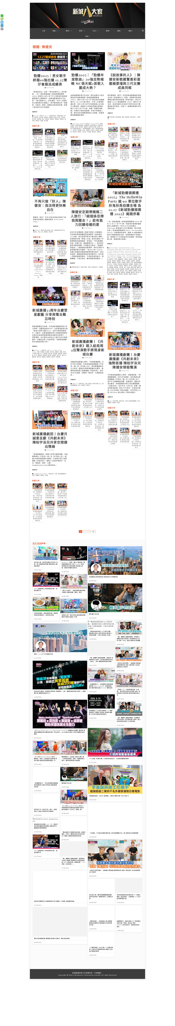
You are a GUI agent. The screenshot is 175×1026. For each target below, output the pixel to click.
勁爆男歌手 (60, 115)
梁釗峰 (116, 267)
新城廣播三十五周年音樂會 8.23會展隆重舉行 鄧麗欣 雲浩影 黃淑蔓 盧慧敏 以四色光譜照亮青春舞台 (101, 712)
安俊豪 (114, 261)
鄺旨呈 (122, 270)
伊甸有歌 (112, 117)
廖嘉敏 (119, 261)
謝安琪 (47, 119)
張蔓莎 (133, 261)
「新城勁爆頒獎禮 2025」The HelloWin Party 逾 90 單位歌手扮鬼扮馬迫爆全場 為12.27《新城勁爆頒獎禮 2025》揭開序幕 (125, 203)
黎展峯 (99, 132)
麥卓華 (51, 232)
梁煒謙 (111, 267)
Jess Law (128, 252)
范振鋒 (45, 355)
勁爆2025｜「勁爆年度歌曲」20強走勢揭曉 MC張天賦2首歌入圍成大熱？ (87, 81)
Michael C (129, 254)
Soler (124, 256)
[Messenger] (2, 22)
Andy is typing (119, 247)
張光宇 (124, 261)
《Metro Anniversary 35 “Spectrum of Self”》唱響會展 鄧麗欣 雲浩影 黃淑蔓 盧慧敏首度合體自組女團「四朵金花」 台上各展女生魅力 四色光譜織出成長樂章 (59, 732)
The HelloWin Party (133, 256)
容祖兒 (36, 117)
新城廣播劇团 (62, 473)
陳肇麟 (128, 272)
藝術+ (131, 31)
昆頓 (123, 117)
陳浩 (114, 272)
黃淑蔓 (126, 274)
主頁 (43, 31)
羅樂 (138, 267)
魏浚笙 (94, 132)
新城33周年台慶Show (95, 383)
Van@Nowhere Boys (40, 473)
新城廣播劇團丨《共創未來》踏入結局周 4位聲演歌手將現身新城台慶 (87, 347)
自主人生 (40, 232)
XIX (124, 257)
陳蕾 (42, 120)
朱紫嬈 (136, 264)
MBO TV (49, 350)
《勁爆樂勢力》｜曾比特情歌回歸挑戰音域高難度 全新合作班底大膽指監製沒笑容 (46, 784)
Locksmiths (121, 254)
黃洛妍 (121, 274)
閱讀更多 (34, 111)
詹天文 (93, 130)
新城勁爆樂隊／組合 (89, 128)
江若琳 (121, 267)
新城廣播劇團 (132, 401)
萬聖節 (122, 269)
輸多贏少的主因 (94, 614)
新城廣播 (118, 117)
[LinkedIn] (2, 25)
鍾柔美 (52, 119)
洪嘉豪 (88, 130)
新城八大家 (57, 117)
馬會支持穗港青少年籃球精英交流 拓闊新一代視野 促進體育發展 (54, 901)
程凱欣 (35, 232)
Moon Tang (137, 254)
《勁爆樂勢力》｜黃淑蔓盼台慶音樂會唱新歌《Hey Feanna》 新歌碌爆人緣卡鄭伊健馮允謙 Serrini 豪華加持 (101, 686)
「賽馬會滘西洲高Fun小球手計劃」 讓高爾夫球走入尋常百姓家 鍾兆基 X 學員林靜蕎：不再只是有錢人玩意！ (100, 633)
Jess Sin (135, 252)
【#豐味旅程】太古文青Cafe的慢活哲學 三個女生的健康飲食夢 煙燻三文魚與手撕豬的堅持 (101, 949)
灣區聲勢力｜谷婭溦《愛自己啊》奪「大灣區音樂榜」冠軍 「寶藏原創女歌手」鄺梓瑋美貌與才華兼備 (73, 758)
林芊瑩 (131, 266)
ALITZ (111, 247)
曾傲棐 (131, 264)
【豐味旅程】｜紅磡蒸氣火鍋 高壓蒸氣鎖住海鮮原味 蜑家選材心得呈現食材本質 (100, 923)
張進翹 (138, 261)
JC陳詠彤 (43, 350)
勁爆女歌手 (53, 115)
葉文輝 (49, 355)
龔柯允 (135, 274)
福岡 (89, 267)
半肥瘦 (126, 259)
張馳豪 (51, 117)
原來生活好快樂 (45, 230)
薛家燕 (54, 355)
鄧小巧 (64, 355)
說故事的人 (133, 117)
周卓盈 (135, 259)
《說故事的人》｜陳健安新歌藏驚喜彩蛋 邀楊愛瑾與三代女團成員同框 (125, 81)
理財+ (68, 31)
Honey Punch (129, 251)
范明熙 (113, 269)
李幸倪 (34, 119)
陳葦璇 (58, 357)
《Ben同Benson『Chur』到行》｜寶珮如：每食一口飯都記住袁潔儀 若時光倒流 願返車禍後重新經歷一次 (45, 758)
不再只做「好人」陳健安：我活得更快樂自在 (50, 205)
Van (110, 401)
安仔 (52, 230)
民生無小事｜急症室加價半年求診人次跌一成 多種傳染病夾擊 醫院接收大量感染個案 (46, 564)
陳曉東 (49, 357)
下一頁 (91, 531)
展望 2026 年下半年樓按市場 (43, 654)
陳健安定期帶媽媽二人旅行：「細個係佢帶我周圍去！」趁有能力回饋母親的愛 (87, 218)
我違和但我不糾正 (59, 230)
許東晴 (132, 269)
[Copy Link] (2, 29)
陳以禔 (39, 357)
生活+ (95, 31)
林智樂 (121, 266)
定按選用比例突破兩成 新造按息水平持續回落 (103, 577)
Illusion (116, 252)
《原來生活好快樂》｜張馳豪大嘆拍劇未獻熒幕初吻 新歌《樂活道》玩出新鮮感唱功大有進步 (129, 664)
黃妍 (112, 274)
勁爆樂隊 (87, 125)
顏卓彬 (133, 272)
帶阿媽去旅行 (76, 267)
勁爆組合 (100, 125)
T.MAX (55, 350)
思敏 (61, 352)
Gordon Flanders (119, 251)
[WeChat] (2, 19)
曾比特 (50, 353)
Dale (116, 249)
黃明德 (116, 274)
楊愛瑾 (127, 117)
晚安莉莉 (125, 264)
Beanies (127, 247)
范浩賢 (117, 269)
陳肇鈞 (123, 272)
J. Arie (122, 252)
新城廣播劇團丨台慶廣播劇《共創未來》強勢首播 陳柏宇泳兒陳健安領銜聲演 (125, 360)
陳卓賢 (75, 132)
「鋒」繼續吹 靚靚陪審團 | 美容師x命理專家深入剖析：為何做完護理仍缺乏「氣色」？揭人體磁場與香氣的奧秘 (101, 659)
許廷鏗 (127, 269)
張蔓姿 (128, 261)
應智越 (114, 262)
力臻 (115, 259)
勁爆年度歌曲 (79, 125)
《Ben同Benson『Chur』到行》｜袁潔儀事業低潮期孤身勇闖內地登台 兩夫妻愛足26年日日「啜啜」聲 (73, 807)
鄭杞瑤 (117, 270)
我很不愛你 (84, 267)
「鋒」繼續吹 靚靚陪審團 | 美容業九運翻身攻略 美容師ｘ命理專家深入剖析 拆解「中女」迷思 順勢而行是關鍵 (128, 638)
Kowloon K (112, 254)
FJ (108, 251)
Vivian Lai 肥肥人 (116, 257)
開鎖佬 (135, 270)
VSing (34, 352)
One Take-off (111, 256)
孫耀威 (42, 352)
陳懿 (110, 272)
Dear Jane (75, 123)
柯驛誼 (135, 266)
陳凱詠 (62, 119)
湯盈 (128, 267)
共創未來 (81, 383)
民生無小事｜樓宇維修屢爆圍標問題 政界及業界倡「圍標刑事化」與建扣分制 (101, 896)
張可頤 (52, 352)
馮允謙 (46, 120)
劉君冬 (111, 259)
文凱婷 (124, 262)
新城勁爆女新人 (77, 128)
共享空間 (115, 401)
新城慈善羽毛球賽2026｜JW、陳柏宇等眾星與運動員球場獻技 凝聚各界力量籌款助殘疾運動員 (46, 826)
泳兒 (43, 119)
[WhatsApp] (2, 15)
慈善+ (87, 36)
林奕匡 (111, 266)
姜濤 (76, 127)
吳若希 (131, 259)
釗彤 (126, 270)
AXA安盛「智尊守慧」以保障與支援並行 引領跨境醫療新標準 (109, 758)
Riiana (119, 256)
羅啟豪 (40, 355)
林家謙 (39, 119)
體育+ (119, 31)
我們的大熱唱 (92, 127)
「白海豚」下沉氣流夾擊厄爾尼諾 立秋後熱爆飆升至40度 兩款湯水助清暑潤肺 (113, 833)
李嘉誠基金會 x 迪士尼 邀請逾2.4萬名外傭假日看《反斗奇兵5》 (109, 795)
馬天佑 (84, 132)
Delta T (129, 249)
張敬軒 (46, 117)
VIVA (108, 257)
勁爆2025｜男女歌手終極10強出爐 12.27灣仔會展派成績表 (50, 79)
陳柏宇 (38, 120)
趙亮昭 (113, 270)
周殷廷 (72, 127)
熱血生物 (133, 267)
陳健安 (57, 119)
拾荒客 (119, 262)
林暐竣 (126, 266)
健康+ (55, 31)
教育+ (81, 31)
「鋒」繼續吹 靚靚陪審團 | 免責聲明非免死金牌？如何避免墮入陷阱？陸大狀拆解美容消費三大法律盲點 (129, 719)
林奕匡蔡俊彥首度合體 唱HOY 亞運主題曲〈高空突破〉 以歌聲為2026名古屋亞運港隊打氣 (129, 896)
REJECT (37, 230)
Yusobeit (129, 257)
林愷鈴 (116, 266)
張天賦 (41, 117)
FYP (110, 251)
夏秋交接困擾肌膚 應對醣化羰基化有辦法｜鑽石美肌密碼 (52, 938)
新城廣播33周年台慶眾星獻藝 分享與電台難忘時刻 (50, 314)
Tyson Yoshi (95, 123)
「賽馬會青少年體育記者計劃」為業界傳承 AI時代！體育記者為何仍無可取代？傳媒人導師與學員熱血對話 (74, 834)
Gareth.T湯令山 (39, 115)
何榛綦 (135, 257)
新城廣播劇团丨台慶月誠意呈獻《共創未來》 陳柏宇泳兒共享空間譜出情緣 (50, 440)
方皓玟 (63, 117)
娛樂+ (108, 31)
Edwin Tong (136, 249)
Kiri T (47, 115)
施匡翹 (120, 264)
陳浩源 (118, 272)
